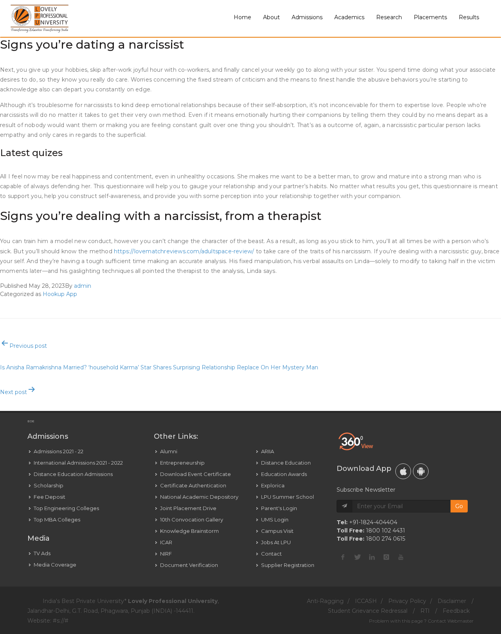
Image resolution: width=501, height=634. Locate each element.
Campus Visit (277, 531)
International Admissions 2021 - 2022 (78, 463)
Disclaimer (452, 601)
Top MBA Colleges (57, 519)
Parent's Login (279, 508)
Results (469, 17)
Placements (430, 17)
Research (389, 17)
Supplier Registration (287, 565)
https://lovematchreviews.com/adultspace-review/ (184, 251)
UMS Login (274, 519)
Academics (349, 17)
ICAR (166, 542)
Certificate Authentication (193, 485)
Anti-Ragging (325, 601)
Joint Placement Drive (188, 508)
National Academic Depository (199, 497)
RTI (425, 610)
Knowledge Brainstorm (189, 531)
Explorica (273, 485)
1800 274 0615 (385, 538)
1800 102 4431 (385, 530)
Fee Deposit (49, 497)
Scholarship (48, 485)
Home (242, 17)
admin (82, 285)
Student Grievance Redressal (367, 610)
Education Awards (284, 474)
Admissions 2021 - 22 (58, 451)
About (271, 17)
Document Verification (189, 565)
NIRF (166, 553)
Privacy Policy (407, 601)
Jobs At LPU (276, 542)
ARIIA (267, 451)
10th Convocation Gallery (191, 519)
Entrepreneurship (182, 463)
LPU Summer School (287, 497)
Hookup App (60, 294)
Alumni (168, 451)
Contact (271, 553)
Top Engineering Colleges (66, 508)
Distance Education (286, 463)
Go (459, 506)
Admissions (307, 17)
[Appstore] (403, 471)
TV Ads (42, 553)
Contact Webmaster (451, 621)
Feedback (456, 610)
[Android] (421, 471)
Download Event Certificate (195, 474)
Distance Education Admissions (73, 474)
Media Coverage (55, 564)
